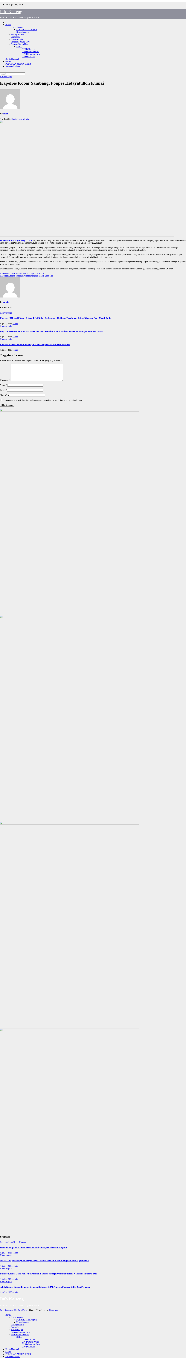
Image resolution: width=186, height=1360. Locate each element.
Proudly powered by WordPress (14, 1310)
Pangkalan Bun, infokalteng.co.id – (16, 240)
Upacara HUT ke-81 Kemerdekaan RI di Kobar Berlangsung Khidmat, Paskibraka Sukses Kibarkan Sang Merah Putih (55, 318)
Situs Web (4, 395)
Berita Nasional (12, 59)
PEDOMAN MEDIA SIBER (18, 64)
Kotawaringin (17, 39)
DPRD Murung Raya (31, 54)
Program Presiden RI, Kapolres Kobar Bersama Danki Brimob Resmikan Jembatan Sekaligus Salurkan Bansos (51, 331)
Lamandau (15, 37)
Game (8, 61)
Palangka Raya (17, 34)
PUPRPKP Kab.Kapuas (26, 29)
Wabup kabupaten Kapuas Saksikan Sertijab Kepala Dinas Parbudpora (33, 1247)
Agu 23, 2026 (6, 1279)
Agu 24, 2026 (6, 1266)
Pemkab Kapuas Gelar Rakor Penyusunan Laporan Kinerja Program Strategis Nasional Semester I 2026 (48, 1274)
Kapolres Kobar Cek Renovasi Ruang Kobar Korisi (22, 273)
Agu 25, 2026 (6, 1253)
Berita (8, 24)
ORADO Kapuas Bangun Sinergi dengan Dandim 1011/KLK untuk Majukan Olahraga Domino (44, 1260)
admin (5, 114)
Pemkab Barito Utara (20, 44)
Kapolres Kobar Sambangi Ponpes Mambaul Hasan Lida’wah (26, 276)
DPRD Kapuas (28, 49)
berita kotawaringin (20, 119)
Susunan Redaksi (12, 66)
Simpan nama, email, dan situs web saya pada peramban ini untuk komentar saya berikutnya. (43, 400)
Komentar (5, 380)
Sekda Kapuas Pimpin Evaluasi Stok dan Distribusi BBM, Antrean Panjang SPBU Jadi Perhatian (45, 1287)
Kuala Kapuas (17, 27)
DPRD (19, 46)
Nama (3, 385)
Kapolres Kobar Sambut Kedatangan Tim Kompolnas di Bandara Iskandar (35, 344)
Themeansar (54, 1310)
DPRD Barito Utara (30, 51)
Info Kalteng (11, 11)
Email (3, 390)
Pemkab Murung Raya (20, 42)
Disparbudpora (22, 32)
